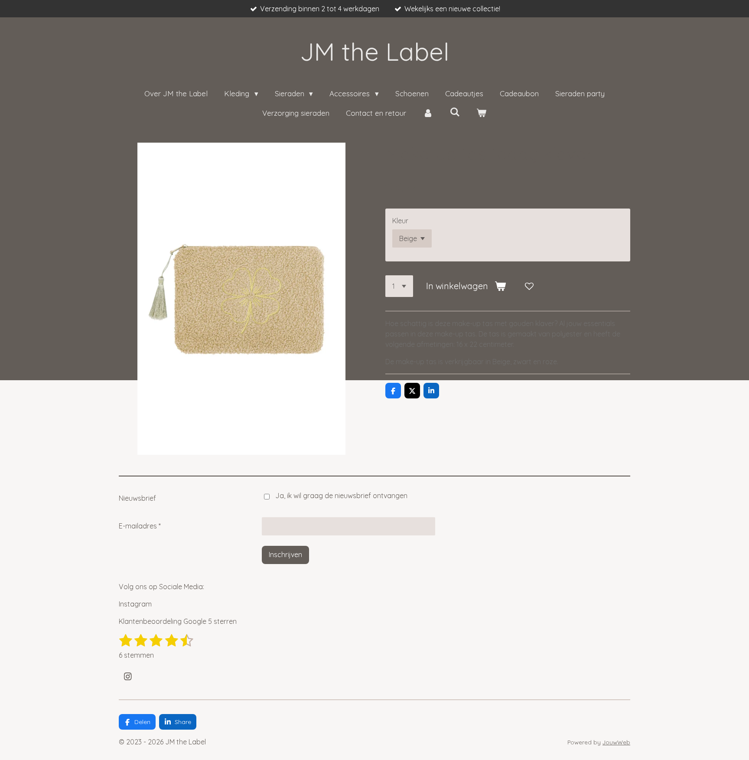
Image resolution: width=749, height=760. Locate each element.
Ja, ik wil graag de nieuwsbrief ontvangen (341, 495)
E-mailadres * (140, 526)
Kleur (400, 220)
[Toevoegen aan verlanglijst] (529, 286)
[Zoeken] (454, 112)
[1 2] (399, 286)
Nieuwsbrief (137, 498)
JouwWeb (616, 742)
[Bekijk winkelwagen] (481, 113)
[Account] (428, 113)
